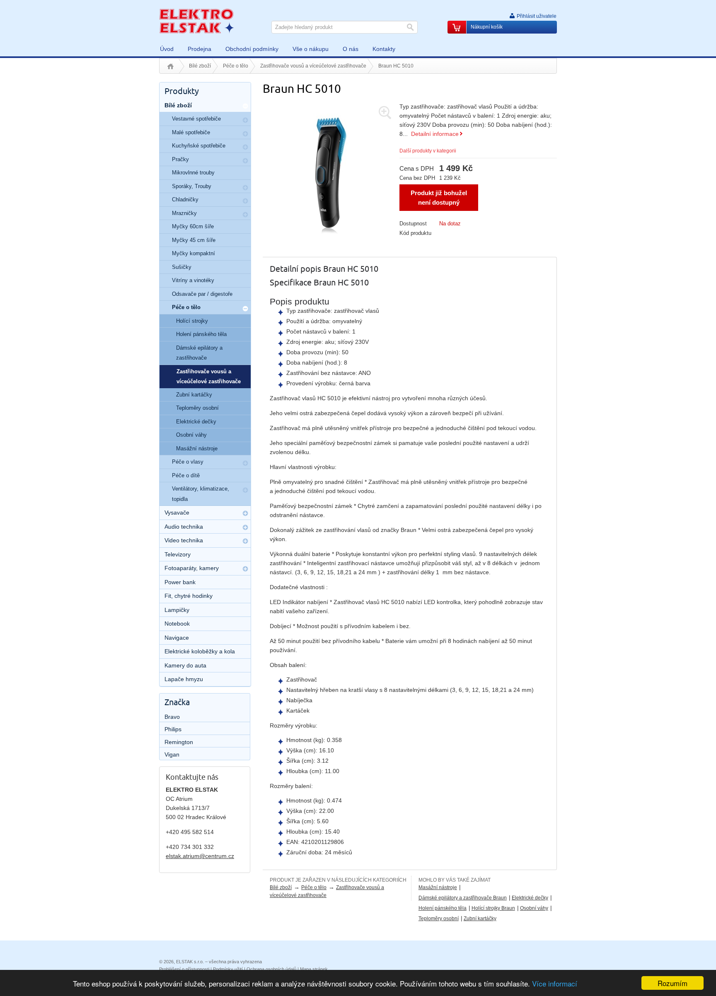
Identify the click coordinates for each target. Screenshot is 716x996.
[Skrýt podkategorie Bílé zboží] (245, 106)
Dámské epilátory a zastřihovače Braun (462, 898)
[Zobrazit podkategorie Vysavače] (245, 513)
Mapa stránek (314, 969)
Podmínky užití (228, 969)
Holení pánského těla (442, 908)
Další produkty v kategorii (427, 151)
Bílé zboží (200, 66)
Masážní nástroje (437, 887)
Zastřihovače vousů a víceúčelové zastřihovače (313, 66)
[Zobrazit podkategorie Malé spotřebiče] (245, 134)
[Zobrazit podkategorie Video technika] (245, 541)
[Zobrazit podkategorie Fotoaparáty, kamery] (245, 569)
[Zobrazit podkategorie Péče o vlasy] (245, 463)
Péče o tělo (235, 66)
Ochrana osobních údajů (271, 969)
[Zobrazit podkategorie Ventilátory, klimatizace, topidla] (245, 490)
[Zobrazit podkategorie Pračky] (245, 161)
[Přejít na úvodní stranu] (196, 20)
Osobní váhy (534, 908)
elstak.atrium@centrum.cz (200, 856)
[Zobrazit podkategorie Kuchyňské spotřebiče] (245, 147)
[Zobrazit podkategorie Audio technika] (245, 527)
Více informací (554, 983)
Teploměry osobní (438, 918)
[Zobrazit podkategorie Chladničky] (245, 201)
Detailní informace (435, 134)
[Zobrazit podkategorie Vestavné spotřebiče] (245, 120)
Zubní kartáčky (480, 918)
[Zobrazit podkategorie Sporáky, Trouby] (245, 188)
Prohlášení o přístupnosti (184, 969)
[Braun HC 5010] (331, 169)
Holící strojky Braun (493, 908)
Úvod (170, 66)
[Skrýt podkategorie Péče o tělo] (245, 309)
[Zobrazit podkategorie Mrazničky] (245, 215)
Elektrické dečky (530, 898)
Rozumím (672, 983)
